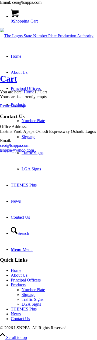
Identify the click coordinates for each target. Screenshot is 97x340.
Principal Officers (26, 280)
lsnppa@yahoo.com (17, 150)
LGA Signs (31, 304)
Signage (28, 294)
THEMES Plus (24, 309)
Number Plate (33, 289)
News (16, 314)
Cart (8, 78)
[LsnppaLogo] (46, 36)
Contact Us (20, 318)
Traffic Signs (32, 299)
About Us (19, 275)
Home (16, 270)
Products (18, 285)
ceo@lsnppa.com (14, 145)
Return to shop (12, 106)
